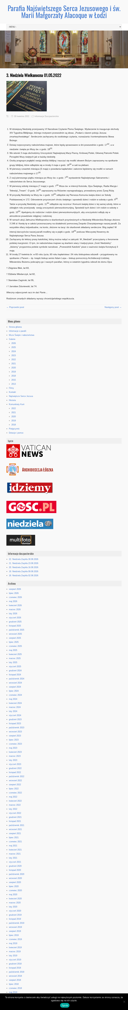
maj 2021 (13, 845)
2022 (13, 359)
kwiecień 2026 (15, 605)
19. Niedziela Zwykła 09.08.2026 (23, 571)
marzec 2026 (15, 609)
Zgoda (65, 1005)
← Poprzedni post (15, 307)
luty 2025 (13, 662)
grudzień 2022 (15, 768)
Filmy (11, 388)
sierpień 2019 (15, 931)
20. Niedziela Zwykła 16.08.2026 (23, 567)
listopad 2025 (15, 626)
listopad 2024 (15, 674)
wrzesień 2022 (15, 780)
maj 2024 (13, 699)
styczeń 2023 (15, 764)
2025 (13, 347)
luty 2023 (13, 760)
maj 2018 (13, 992)
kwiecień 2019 (15, 947)
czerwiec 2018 (15, 988)
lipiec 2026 (14, 593)
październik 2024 (16, 679)
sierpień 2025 (15, 638)
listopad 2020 (15, 870)
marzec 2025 (15, 658)
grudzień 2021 (15, 817)
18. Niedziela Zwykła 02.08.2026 (23, 575)
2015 (13, 380)
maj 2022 (13, 797)
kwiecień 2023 (15, 752)
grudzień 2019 (15, 915)
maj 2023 (13, 748)
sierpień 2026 (15, 589)
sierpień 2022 (15, 784)
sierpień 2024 (15, 687)
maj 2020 (13, 894)
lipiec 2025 (14, 642)
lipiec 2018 (14, 984)
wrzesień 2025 (15, 634)
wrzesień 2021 (15, 829)
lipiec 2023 (14, 740)
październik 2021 (16, 825)
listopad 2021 (15, 821)
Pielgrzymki (14, 429)
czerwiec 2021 (15, 841)
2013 (13, 384)
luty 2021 (13, 858)
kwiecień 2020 (15, 898)
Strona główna (15, 327)
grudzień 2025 (15, 622)
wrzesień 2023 (15, 731)
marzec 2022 (15, 805)
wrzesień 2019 (15, 927)
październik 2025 (16, 630)
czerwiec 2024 (15, 695)
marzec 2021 (15, 854)
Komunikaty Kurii (16, 404)
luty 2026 (13, 613)
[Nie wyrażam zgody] (124, 1001)
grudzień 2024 (15, 670)
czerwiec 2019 (15, 939)
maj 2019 (13, 943)
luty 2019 (13, 955)
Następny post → (113, 307)
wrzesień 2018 (15, 976)
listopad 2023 (15, 723)
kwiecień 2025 (15, 654)
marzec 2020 (15, 902)
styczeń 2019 (15, 959)
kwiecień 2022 (15, 801)
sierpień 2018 (15, 980)
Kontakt (12, 392)
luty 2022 (13, 809)
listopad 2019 (15, 919)
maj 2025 (13, 650)
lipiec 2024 (14, 691)
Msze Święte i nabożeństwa (21, 335)
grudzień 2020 (15, 866)
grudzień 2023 (15, 719)
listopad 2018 (15, 968)
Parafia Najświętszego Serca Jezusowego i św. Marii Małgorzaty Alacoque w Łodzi (64, 11)
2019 (13, 372)
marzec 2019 (15, 951)
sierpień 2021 (15, 833)
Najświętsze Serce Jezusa (21, 396)
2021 (13, 363)
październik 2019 (16, 923)
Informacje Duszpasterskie (46, 116)
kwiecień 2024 (15, 703)
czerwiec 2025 (15, 646)
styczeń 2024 (15, 715)
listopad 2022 (15, 772)
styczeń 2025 (15, 666)
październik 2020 (16, 874)
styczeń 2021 (15, 862)
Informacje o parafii (17, 331)
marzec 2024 (15, 707)
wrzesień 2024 (15, 683)
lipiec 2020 (14, 886)
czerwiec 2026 (15, 597)
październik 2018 (16, 972)
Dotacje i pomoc (16, 433)
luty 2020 (13, 907)
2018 (13, 376)
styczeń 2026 (15, 617)
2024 (13, 351)
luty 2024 (13, 711)
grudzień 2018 (15, 964)
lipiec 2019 (14, 935)
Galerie (12, 339)
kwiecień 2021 (15, 850)
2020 (13, 367)
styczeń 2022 (15, 813)
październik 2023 (16, 727)
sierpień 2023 (15, 736)
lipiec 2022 (14, 788)
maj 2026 (13, 601)
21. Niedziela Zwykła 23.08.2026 (23, 563)
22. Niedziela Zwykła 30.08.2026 (23, 559)
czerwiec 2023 (15, 744)
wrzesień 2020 (15, 878)
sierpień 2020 (15, 882)
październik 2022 (16, 776)
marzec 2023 (15, 756)
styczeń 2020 (15, 911)
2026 (13, 343)
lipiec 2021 (14, 837)
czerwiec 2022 (15, 793)
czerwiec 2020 (15, 890)
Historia (12, 400)
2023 (13, 355)
